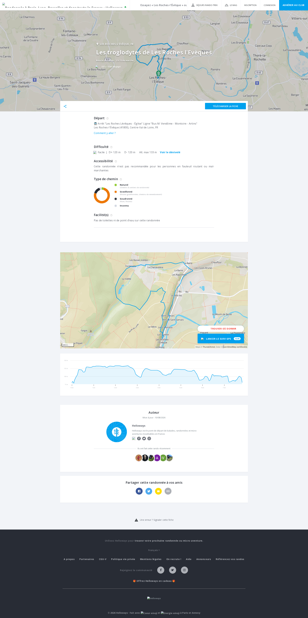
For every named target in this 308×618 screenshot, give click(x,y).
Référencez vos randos (230, 559)
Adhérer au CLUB (293, 5)
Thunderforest (209, 346)
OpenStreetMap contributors (234, 346)
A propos (69, 559)
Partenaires (86, 559)
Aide (188, 559)
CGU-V (103, 559)
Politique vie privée (123, 559)
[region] (154, 300)
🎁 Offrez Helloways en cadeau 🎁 (154, 581)
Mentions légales (151, 559)
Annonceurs (203, 559)
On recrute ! (173, 559)
